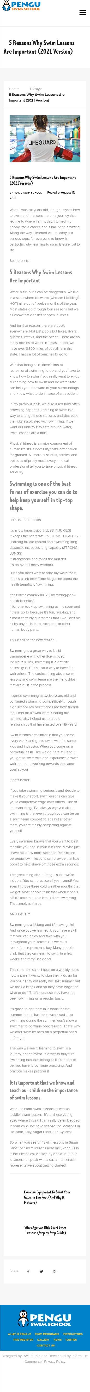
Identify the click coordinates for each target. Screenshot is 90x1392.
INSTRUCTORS (73, 1334)
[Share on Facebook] (28, 1272)
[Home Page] (45, 1318)
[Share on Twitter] (41, 1272)
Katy (28, 1132)
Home (13, 89)
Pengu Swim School (28, 192)
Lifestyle (36, 89)
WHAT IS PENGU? (19, 1334)
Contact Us (46, 1345)
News (58, 1340)
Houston (16, 1132)
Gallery (43, 1340)
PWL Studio (32, 1356)
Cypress (66, 1132)
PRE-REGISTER (23, 1340)
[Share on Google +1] (54, 1272)
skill (38, 1120)
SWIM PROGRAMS (47, 1334)
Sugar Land (42, 1132)
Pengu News (37, 170)
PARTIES (71, 1340)
